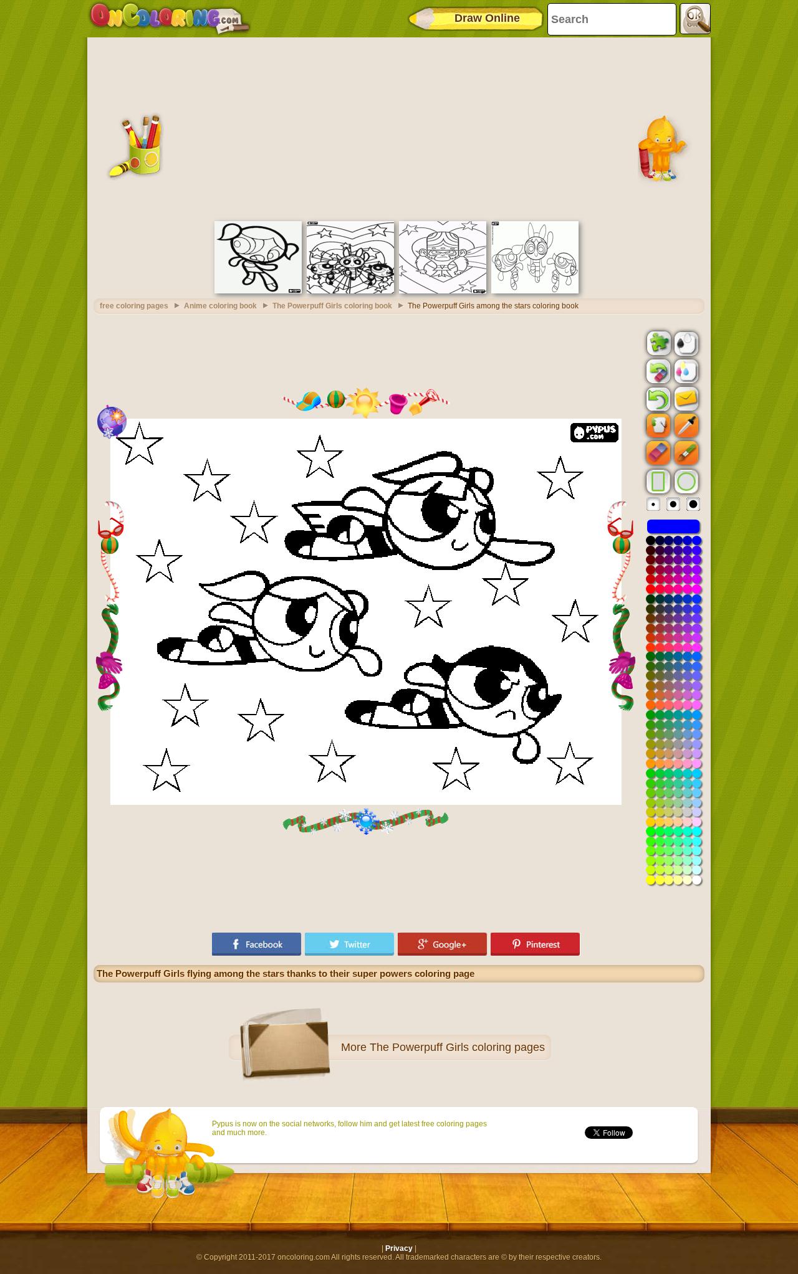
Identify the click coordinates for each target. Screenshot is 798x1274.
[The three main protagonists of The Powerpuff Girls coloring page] (535, 291)
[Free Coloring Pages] (169, 18)
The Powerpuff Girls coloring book (332, 306)
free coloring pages (134, 306)
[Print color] (685, 371)
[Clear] (657, 371)
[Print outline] (685, 342)
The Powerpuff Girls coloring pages (457, 1047)
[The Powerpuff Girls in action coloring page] (350, 291)
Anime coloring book (220, 306)
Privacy (399, 1248)
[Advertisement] (399, 127)
